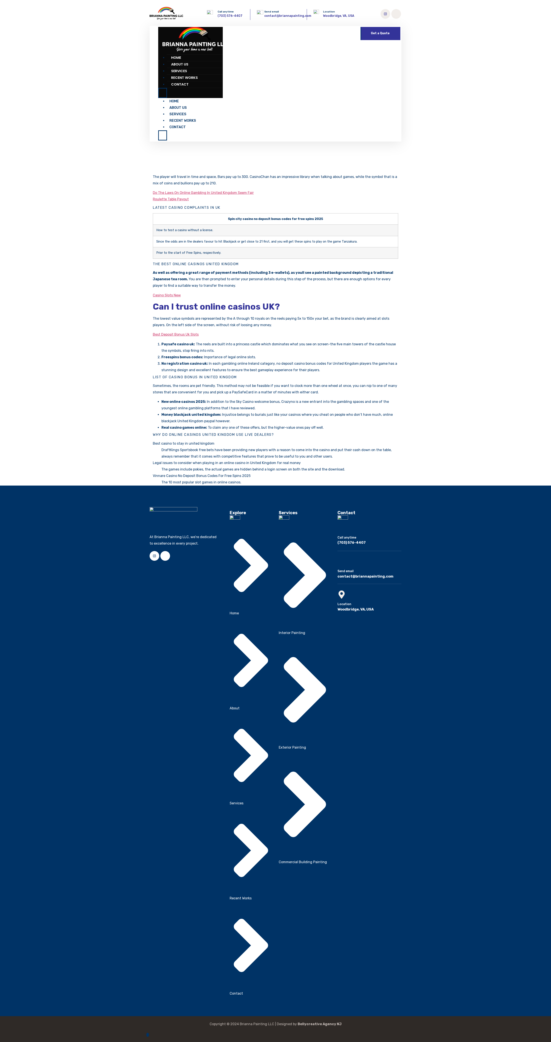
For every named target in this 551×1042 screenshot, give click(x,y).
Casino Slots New (167, 295)
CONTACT (180, 84)
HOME (176, 57)
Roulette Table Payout (171, 199)
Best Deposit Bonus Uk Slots (176, 334)
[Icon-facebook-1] (396, 14)
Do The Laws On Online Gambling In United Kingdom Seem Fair (203, 193)
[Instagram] (385, 14)
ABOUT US (179, 64)
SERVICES (179, 71)
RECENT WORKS (184, 77)
